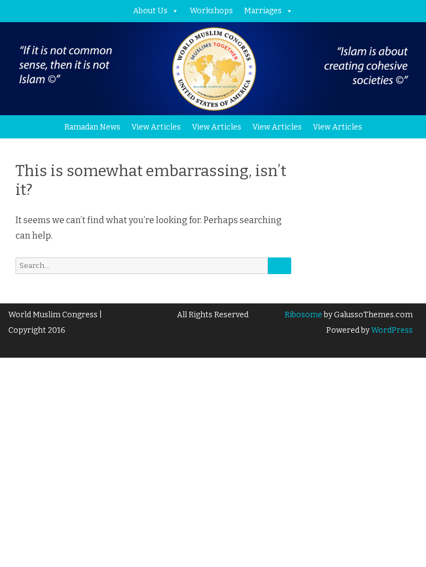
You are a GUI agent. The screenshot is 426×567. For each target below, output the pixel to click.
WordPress (391, 330)
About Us (150, 11)
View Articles (156, 127)
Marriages (263, 11)
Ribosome (303, 314)
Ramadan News (92, 127)
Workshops (211, 11)
